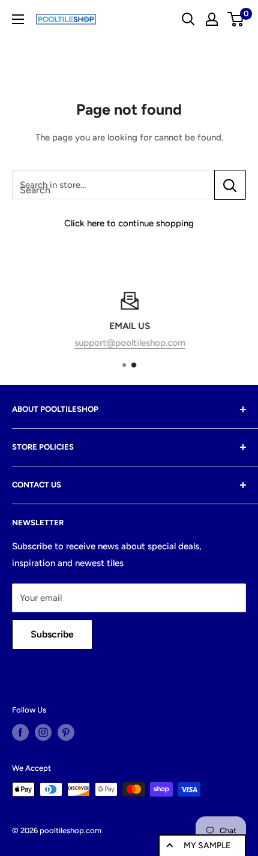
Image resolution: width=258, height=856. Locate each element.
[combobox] (113, 184)
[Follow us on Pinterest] (66, 732)
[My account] (212, 19)
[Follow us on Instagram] (43, 732)
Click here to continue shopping (129, 223)
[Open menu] (18, 19)
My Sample (207, 845)
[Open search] (188, 19)
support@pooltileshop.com (129, 342)
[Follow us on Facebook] (20, 732)
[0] (236, 19)
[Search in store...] (230, 185)
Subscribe (52, 634)
